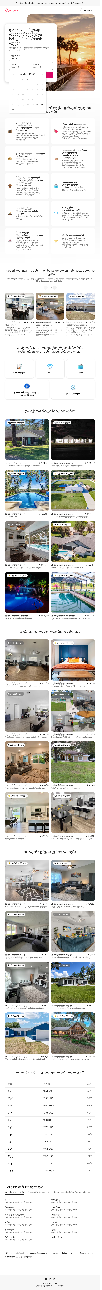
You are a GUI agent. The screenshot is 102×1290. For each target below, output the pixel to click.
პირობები (61, 1286)
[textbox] (20, 67)
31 (13, 110)
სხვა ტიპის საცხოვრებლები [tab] (39, 1192)
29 (37, 105)
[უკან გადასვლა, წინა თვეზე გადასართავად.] (13, 74)
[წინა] (46, 288)
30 (42, 105)
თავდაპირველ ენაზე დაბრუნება (71, 3)
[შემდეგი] (55, 288)
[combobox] (31, 58)
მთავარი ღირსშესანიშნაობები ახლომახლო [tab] (72, 1192)
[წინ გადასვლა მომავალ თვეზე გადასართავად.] (42, 74)
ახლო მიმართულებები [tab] (14, 1192)
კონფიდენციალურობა (45, 1286)
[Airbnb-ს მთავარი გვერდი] (11, 10)
